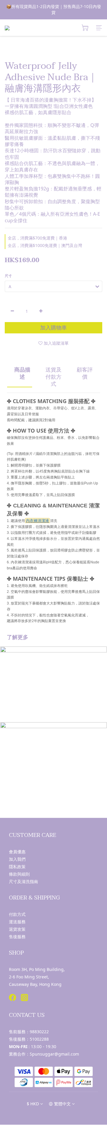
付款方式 (17, 914)
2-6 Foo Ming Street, (29, 977)
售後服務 (17, 936)
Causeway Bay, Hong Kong (35, 984)
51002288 (39, 1039)
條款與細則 (19, 874)
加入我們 (17, 859)
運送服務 (17, 921)
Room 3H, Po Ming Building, (37, 969)
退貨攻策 (17, 929)
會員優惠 (17, 851)
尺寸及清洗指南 (23, 881)
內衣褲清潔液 (37, 520)
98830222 (39, 1031)
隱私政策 (17, 866)
